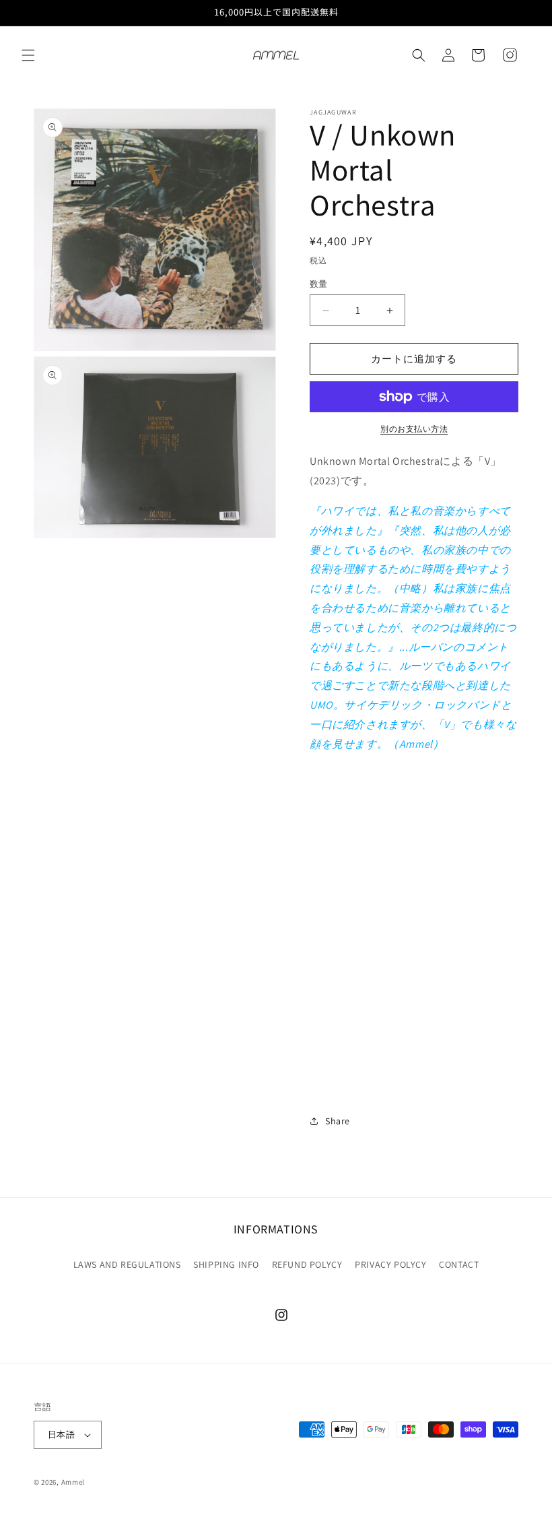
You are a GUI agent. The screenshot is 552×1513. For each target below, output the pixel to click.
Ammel (73, 1482)
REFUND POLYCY (307, 1264)
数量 (319, 284)
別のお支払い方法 (414, 429)
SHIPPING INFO (226, 1264)
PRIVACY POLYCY (390, 1264)
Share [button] (337, 1121)
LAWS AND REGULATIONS (127, 1264)
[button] (28, 55)
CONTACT (459, 1264)
